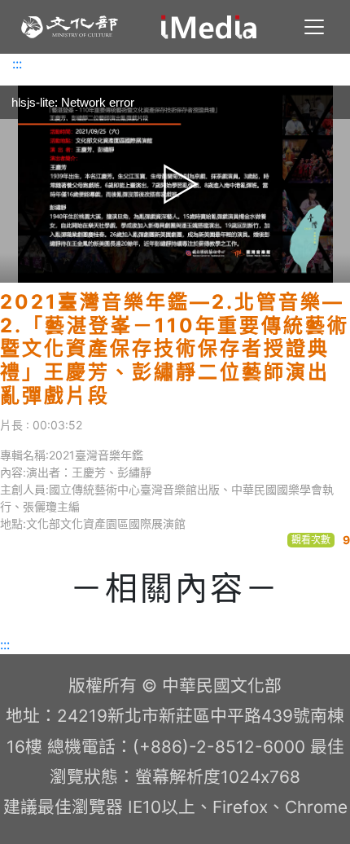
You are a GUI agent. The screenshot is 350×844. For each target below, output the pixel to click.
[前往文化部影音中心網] (208, 27)
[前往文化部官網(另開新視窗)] (69, 26)
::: (17, 63)
